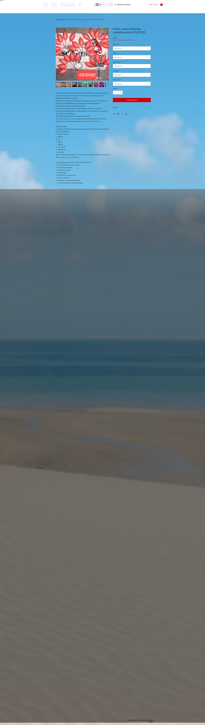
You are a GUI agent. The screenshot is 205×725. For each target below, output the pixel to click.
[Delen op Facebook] (114, 114)
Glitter (115, 53)
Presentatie (117, 80)
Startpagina (60, 20)
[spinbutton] (118, 92)
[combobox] (132, 48)
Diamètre (116, 44)
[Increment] (121, 92)
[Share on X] (126, 114)
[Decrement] (114, 92)
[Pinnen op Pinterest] (118, 114)
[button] (161, 4)
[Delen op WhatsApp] (122, 114)
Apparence (117, 62)
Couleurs (116, 71)
